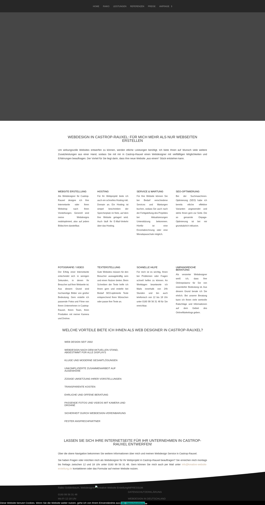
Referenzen (137, 6)
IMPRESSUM (135, 487)
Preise (152, 6)
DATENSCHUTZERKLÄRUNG (145, 492)
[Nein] (146, 503)
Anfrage (164, 6)
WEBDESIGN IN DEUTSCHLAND (147, 498)
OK (123, 503)
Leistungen (119, 6)
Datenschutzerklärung (135, 503)
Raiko (106, 6)
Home (96, 6)
